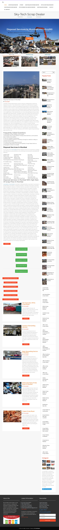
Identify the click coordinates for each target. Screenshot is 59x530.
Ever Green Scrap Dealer (21, 249)
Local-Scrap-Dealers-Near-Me (46, 289)
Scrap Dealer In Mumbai (42, 7)
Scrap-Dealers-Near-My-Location (46, 416)
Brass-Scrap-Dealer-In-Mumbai (50, 113)
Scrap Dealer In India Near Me (10, 7)
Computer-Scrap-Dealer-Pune (50, 141)
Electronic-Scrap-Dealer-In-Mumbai (51, 190)
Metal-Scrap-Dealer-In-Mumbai (46, 308)
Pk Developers (37, 528)
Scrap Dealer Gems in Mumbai (10, 278)
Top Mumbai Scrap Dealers (10, 286)
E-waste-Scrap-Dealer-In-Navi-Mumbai (50, 175)
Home (5, 4)
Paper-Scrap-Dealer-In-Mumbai (46, 393)
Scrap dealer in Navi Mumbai (9, 184)
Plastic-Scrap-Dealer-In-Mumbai (46, 399)
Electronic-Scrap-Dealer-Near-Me (50, 197)
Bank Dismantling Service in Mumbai (30, 352)
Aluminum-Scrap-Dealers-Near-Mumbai (50, 88)
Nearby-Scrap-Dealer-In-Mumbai (46, 320)
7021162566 (29, 17)
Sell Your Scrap (24, 517)
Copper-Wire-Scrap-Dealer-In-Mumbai (51, 148)
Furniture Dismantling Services (28, 326)
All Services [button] (7, 9)
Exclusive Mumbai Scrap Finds (10, 299)
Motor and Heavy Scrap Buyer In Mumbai (29, 383)
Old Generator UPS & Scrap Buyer (28, 303)
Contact (51, 7)
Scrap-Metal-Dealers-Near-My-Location (46, 430)
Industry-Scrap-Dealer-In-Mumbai (50, 242)
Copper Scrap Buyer (28, 411)
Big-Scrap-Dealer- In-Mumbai (49, 106)
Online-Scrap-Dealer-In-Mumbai (46, 386)
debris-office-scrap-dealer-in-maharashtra (51, 154)
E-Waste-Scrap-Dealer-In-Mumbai (50, 168)
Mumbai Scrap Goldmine (10, 282)
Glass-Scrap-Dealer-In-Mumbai (50, 235)
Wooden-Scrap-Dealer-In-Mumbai (46, 447)
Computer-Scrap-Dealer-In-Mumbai (51, 134)
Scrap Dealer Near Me (13, 4)
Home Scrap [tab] (47, 54)
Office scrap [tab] (11, 54)
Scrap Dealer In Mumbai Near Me (32, 4)
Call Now (29, 38)
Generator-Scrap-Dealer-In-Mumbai (51, 228)
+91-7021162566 (13, 149)
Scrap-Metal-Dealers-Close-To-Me (46, 423)
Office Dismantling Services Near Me (27, 7)
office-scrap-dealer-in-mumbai (45, 367)
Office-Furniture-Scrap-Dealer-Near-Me (46, 356)
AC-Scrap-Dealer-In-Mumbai (49, 81)
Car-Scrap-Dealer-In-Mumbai (49, 128)
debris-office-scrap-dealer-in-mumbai (51, 161)
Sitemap (21, 4)
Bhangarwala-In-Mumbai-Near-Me (51, 94)
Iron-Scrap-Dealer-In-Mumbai (49, 254)
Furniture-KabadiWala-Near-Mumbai (50, 210)
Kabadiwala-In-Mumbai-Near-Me (50, 274)
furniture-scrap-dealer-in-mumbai (50, 216)
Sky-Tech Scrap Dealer (29, 14)
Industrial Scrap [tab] (29, 54)
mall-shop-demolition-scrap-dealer (45, 301)
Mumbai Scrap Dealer (21, 254)
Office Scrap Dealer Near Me (47, 4)
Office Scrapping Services (21, 271)
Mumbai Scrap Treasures (10, 290)
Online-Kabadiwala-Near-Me (45, 379)
